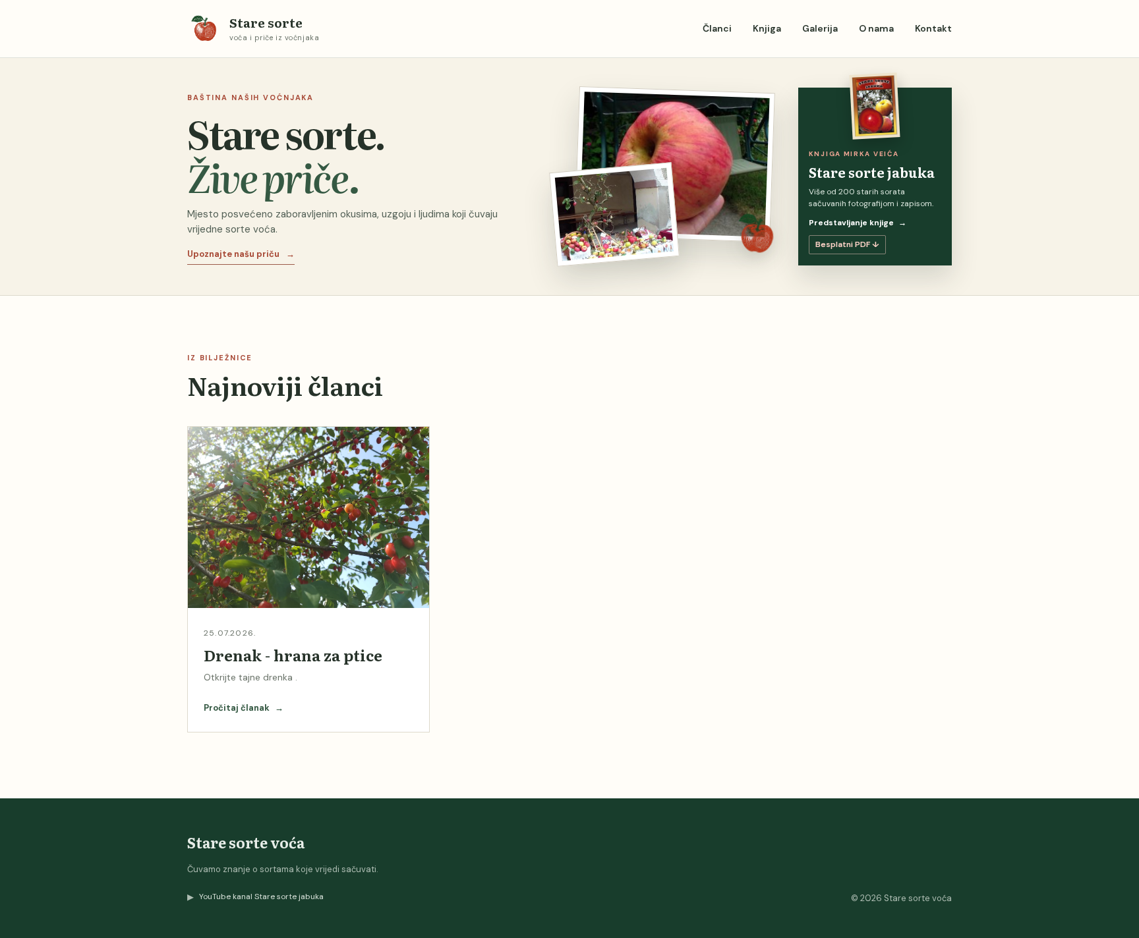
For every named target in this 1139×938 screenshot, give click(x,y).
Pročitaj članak (243, 707)
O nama (876, 28)
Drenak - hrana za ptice (293, 655)
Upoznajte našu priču (241, 254)
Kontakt (933, 28)
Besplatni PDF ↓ (847, 244)
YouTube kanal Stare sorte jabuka (255, 896)
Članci (717, 28)
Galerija (820, 28)
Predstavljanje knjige (857, 222)
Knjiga (767, 28)
